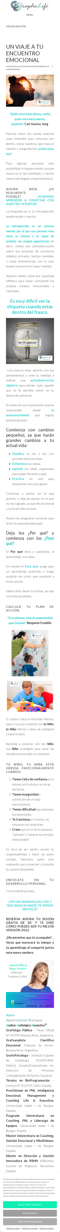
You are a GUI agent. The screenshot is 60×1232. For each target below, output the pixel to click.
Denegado (30, 1213)
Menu (30, 14)
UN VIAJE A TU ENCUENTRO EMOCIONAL (24, 53)
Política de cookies (13, 1228)
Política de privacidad (30, 1228)
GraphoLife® (30, 5)
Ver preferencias (30, 1221)
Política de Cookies (46, 1228)
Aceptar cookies (30, 1204)
